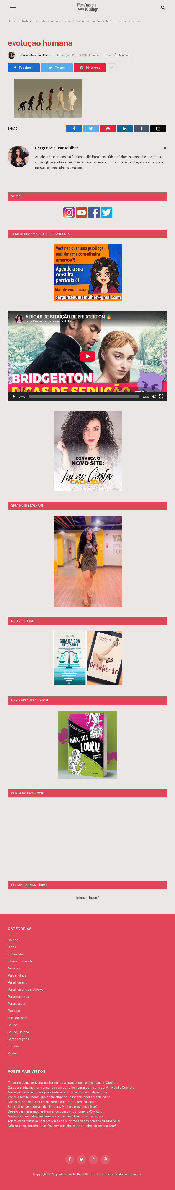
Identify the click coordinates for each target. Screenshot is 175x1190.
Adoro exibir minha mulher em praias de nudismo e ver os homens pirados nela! (64, 1121)
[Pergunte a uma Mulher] (87, 7)
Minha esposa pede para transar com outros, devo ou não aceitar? (55, 1116)
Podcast (14, 1011)
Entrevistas (16, 954)
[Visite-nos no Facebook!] (94, 217)
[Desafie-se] (105, 684)
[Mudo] (154, 396)
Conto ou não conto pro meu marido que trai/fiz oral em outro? (53, 1102)
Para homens (17, 982)
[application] (87, 356)
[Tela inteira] (161, 396)
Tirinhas (14, 1046)
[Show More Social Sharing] (111, 67)
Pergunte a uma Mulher (36, 55)
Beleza (13, 940)
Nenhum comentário (97, 55)
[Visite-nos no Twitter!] (106, 217)
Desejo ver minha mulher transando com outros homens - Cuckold (55, 1111)
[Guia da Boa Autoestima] (70, 684)
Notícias (14, 968)
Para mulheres (18, 996)
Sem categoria (18, 1039)
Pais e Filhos (17, 975)
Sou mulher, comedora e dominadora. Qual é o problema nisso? (53, 1107)
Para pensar (17, 1004)
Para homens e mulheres (26, 989)
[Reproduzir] (14, 396)
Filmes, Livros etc (20, 961)
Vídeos (13, 1053)
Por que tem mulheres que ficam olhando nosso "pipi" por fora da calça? (60, 1097)
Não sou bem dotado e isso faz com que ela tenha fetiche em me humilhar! (62, 1126)
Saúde (12, 1025)
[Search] (162, 7)
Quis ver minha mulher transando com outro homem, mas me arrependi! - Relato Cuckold (71, 1087)
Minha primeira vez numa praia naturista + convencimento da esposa (57, 1092)
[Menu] (13, 7)
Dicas (12, 947)
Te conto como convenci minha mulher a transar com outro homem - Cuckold (63, 1083)
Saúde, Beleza (18, 1032)
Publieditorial (17, 1018)
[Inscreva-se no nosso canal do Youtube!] (81, 217)
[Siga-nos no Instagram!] (69, 217)
